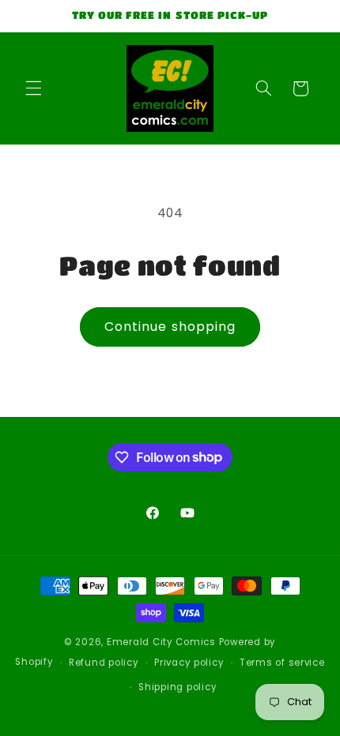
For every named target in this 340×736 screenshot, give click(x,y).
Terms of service (282, 662)
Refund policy (104, 662)
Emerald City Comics (161, 642)
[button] (33, 88)
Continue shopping (170, 326)
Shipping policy (177, 687)
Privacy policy (189, 662)
